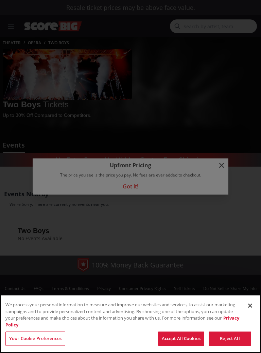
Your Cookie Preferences (35, 338)
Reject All (230, 338)
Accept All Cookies (181, 338)
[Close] (250, 305)
